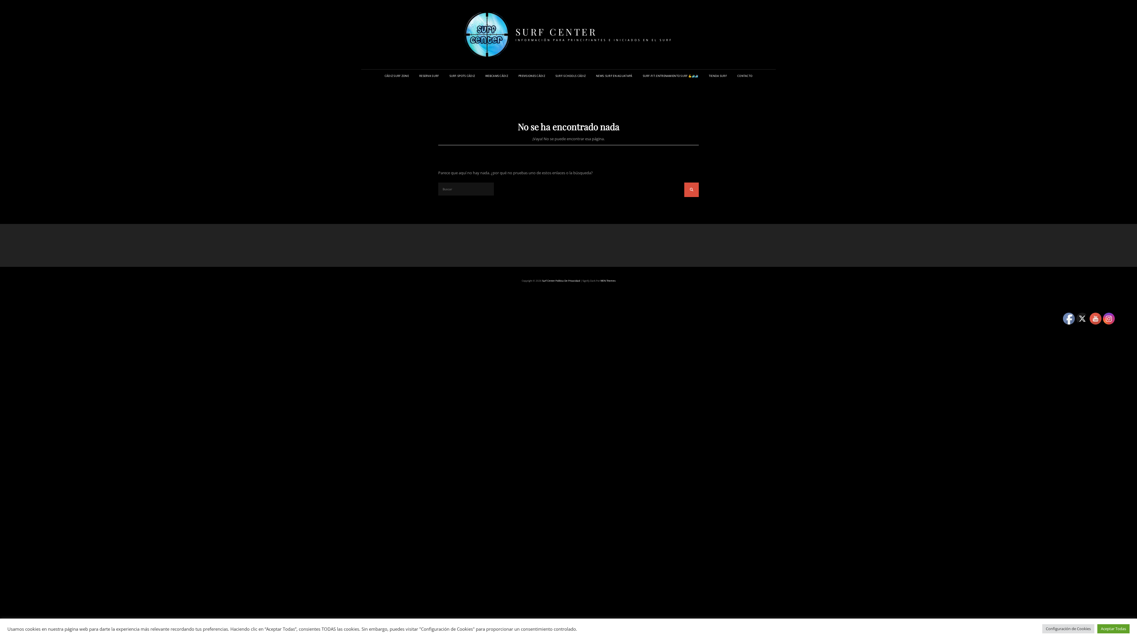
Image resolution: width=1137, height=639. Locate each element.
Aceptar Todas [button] (1113, 628)
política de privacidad (567, 280)
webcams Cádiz (496, 76)
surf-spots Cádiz (462, 76)
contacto (744, 76)
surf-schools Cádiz (570, 76)
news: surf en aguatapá (614, 76)
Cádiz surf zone (397, 76)
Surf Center (556, 31)
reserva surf (429, 76)
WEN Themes (608, 280)
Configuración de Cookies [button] (1068, 628)
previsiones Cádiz (531, 76)
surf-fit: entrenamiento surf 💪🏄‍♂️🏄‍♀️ (670, 76)
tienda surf (718, 76)
